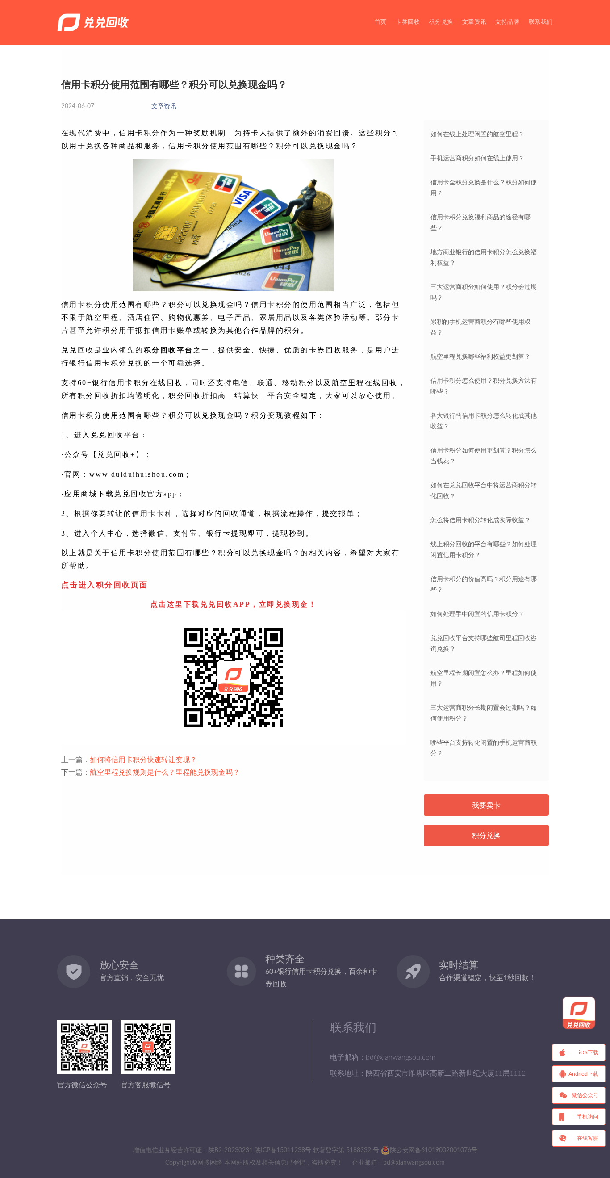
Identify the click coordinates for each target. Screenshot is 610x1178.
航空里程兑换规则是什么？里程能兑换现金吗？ (165, 772)
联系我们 (541, 22)
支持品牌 (507, 22)
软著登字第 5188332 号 (346, 1150)
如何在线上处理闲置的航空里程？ (477, 134)
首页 (381, 22)
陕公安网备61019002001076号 (433, 1150)
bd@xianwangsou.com (414, 1163)
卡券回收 (408, 22)
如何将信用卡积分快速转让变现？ (143, 759)
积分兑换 (441, 22)
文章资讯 (474, 22)
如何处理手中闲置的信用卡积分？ (477, 614)
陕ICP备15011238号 (283, 1150)
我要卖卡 (486, 805)
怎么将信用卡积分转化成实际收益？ (480, 520)
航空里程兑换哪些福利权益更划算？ (480, 357)
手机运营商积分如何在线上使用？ (477, 158)
